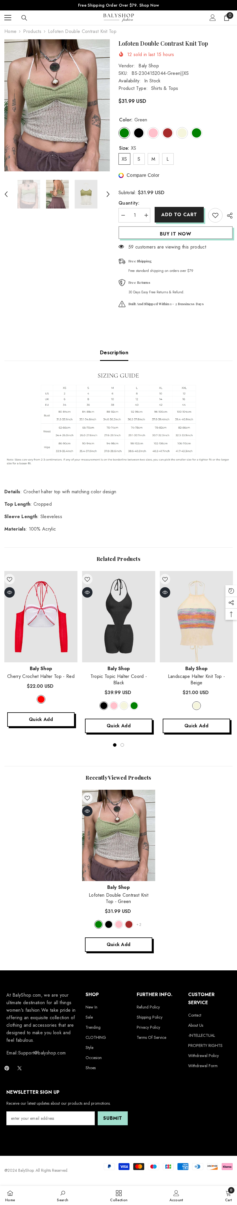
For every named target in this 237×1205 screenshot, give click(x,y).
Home (10, 31)
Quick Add (41, 719)
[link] (62, 1195)
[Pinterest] (7, 1068)
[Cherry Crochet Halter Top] (40, 616)
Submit (112, 1118)
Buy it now (175, 234)
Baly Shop (148, 65)
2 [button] (122, 745)
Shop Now (149, 5)
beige (124, 705)
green (134, 705)
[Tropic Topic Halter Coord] (118, 616)
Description (114, 352)
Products (32, 31)
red (41, 699)
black (103, 705)
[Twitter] (19, 1068)
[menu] (7, 17)
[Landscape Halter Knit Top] (196, 616)
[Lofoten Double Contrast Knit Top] (118, 835)
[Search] (24, 17)
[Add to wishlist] (215, 215)
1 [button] (114, 745)
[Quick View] (9, 592)
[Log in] (213, 17)
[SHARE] (228, 216)
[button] (6, 194)
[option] (57, 105)
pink (114, 705)
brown (129, 924)
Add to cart (179, 214)
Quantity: (128, 203)
